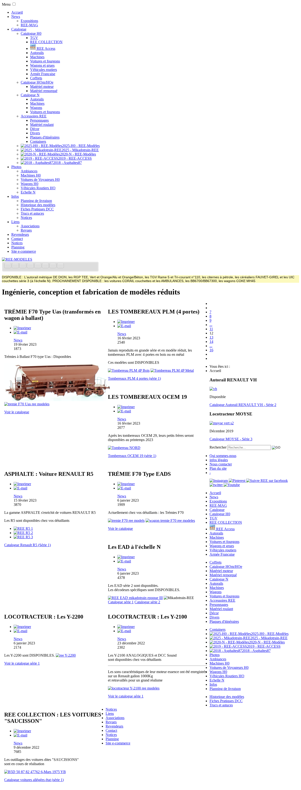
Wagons (36, 108)
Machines (37, 57)
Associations (30, 226)
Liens (15, 222)
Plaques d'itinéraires (44, 137)
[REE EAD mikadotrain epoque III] (135, 598)
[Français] (8, 266)
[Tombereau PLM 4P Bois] (129, 370)
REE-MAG (29, 25)
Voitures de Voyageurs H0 (40, 180)
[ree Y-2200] (66, 655)
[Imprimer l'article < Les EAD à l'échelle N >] (126, 557)
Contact (17, 239)
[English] (15, 266)
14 (211, 342)
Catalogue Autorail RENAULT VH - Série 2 (243, 405)
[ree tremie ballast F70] (57, 400)
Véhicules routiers (43, 70)
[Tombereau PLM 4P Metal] (172, 370)
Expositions (29, 21)
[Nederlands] (53, 266)
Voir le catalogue (16, 412)
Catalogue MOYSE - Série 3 (231, 439)
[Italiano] (30, 266)
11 (211, 329)
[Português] (45, 266)
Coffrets (36, 78)
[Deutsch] (23, 266)
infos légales (219, 460)
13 (211, 337)
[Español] (38, 266)
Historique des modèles (38, 205)
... (211, 325)
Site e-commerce (23, 251)
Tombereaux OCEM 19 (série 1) (132, 456)
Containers (38, 141)
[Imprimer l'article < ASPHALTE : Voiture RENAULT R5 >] (22, 484)
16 (211, 350)
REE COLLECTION (46, 42)
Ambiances (29, 171)
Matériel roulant (42, 125)
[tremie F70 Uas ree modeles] (26, 404)
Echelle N (28, 192)
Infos (15, 196)
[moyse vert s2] (222, 423)
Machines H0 (31, 175)
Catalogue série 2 (147, 602)
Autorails (37, 53)
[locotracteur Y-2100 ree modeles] (133, 688)
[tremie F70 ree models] (126, 521)
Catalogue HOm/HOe (37, 82)
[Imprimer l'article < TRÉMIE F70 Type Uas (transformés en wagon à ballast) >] (22, 328)
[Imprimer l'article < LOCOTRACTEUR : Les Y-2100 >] (126, 627)
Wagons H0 (29, 184)
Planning (17, 247)
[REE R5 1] (23, 529)
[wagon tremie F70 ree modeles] (170, 521)
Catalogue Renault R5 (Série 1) (27, 545)
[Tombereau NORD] (124, 448)
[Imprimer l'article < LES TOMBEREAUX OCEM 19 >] (126, 407)
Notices (26, 218)
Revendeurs (20, 234)
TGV (34, 38)
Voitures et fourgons (45, 61)
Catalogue (18, 29)
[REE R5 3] (23, 537)
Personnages (39, 120)
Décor (34, 129)
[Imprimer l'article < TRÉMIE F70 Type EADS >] (126, 484)
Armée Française (42, 74)
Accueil (17, 12)
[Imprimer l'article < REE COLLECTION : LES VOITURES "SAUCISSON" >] (22, 731)
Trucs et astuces (32, 213)
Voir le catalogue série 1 (22, 663)
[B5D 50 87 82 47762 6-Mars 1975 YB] (35, 772)
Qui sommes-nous (223, 456)
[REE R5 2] (23, 533)
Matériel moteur (42, 87)
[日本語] (60, 266)
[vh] (213, 389)
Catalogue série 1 (121, 602)
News (15, 17)
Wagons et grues (42, 65)
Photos (16, 167)
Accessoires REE (34, 116)
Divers (35, 133)
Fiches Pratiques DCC (37, 209)
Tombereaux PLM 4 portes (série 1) (134, 378)
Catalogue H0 (31, 33)
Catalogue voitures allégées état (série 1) (34, 780)
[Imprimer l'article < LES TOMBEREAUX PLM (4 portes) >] (126, 322)
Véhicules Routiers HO (38, 188)
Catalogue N (30, 95)
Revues (26, 230)
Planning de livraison (36, 201)
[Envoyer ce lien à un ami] (20, 332)
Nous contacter (221, 464)
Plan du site (218, 468)
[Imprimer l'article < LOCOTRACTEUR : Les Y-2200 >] (22, 627)
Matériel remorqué (43, 91)
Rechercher (218, 447)
